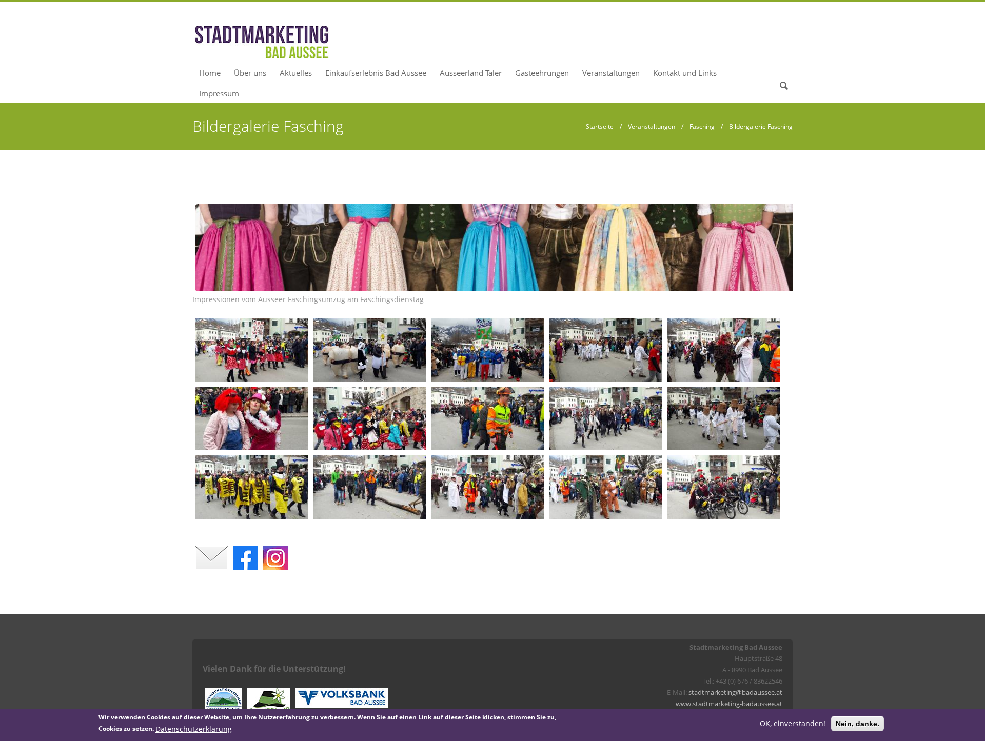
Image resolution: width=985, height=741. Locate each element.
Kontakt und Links (685, 73)
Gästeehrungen (542, 73)
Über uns (250, 73)
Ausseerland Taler (471, 73)
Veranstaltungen (611, 73)
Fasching (702, 126)
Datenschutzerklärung (193, 728)
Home (210, 73)
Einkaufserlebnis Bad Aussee (375, 73)
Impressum (219, 93)
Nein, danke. (857, 723)
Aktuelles (296, 73)
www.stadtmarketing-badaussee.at (729, 703)
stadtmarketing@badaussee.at (735, 692)
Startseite (600, 126)
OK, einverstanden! (792, 723)
